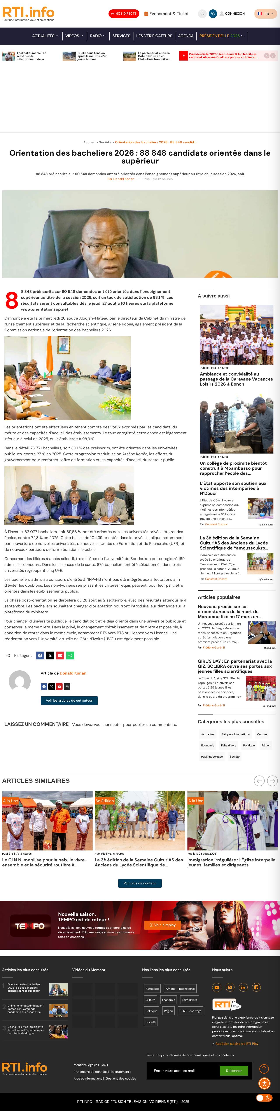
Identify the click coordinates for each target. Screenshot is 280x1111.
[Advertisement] (140, 99)
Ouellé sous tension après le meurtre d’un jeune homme (92, 56)
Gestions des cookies (121, 1078)
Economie (207, 745)
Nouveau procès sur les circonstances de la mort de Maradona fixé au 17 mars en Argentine (228, 611)
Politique (249, 745)
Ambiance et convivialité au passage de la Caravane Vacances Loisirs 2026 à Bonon (236, 379)
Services (121, 35)
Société (105, 142)
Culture (262, 734)
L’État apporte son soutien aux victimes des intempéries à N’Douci (233, 488)
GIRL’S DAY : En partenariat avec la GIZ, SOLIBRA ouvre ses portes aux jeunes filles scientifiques (235, 666)
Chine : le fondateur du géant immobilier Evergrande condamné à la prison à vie (26, 1009)
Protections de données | (91, 1072)
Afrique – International (235, 734)
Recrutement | (121, 1072)
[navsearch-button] (202, 13)
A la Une (103, 800)
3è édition (12, 800)
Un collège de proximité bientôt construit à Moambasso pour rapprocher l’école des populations (233, 470)
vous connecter (108, 724)
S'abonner (234, 1070)
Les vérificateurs (154, 35)
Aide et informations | (89, 1078)
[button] (267, 55)
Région (266, 745)
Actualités (43, 35)
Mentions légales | (86, 1065)
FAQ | (104, 1065)
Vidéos (72, 35)
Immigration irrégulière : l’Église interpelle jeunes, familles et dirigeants (139, 862)
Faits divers (228, 745)
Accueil (89, 142)
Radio (96, 35)
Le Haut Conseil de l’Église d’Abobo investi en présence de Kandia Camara (232, 862)
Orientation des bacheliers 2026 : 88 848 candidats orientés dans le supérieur (24, 988)
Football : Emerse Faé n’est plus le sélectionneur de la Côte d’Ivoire (31, 57)
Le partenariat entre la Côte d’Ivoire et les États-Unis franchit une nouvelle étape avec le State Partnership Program (154, 60)
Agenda (186, 35)
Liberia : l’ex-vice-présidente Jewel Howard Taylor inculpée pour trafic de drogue (26, 1030)
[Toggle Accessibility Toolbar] (264, 1083)
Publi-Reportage (212, 756)
